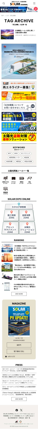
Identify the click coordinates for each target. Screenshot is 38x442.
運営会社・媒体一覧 (24, 418)
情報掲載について (8, 416)
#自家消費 (9, 161)
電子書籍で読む (19, 351)
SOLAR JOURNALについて (10, 414)
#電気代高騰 (28, 161)
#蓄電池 (18, 161)
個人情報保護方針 (13, 418)
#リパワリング (25, 153)
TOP (2, 15)
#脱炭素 (26, 157)
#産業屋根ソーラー (14, 157)
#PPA (16, 153)
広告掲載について (19, 416)
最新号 (19, 345)
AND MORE (19, 294)
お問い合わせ (29, 416)
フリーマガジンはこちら (26, 414)
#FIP (9, 153)
